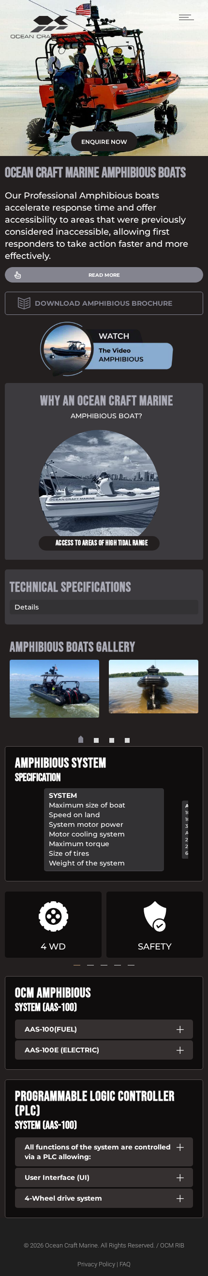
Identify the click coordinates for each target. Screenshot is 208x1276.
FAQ (125, 1264)
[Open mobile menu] (188, 17)
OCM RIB (172, 1245)
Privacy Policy (96, 1264)
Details (27, 607)
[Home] (49, 36)
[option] (104, 490)
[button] (81, 740)
